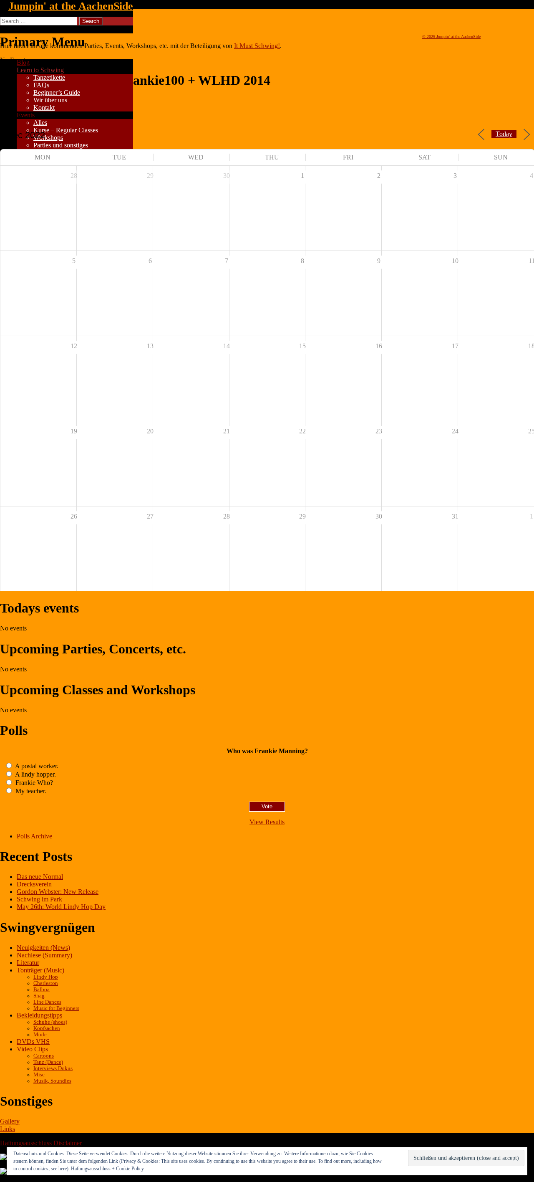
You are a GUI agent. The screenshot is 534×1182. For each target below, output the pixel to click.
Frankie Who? (33, 782)
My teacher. (30, 791)
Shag (39, 996)
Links (7, 1128)
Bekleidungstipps (39, 1015)
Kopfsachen (46, 1028)
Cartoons (43, 1056)
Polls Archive (34, 836)
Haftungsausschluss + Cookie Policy (107, 1169)
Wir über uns (50, 100)
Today (504, 133)
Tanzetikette (49, 77)
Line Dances (47, 1002)
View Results (267, 821)
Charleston (45, 983)
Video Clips (32, 1049)
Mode (40, 1035)
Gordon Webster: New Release (57, 891)
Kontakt (44, 107)
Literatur (28, 962)
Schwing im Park (39, 899)
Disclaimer (67, 1143)
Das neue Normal (40, 876)
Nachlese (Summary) (44, 955)
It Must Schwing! (257, 45)
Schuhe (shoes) (50, 1022)
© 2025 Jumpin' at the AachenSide (451, 36)
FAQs (41, 85)
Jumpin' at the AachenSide (70, 6)
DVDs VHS (33, 1041)
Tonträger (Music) (40, 970)
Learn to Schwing (40, 69)
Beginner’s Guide (56, 92)
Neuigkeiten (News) (43, 947)
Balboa (41, 989)
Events (26, 115)
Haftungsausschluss (26, 1143)
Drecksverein (34, 884)
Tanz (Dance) (48, 1062)
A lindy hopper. (35, 774)
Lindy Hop (45, 977)
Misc (39, 1075)
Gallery (10, 1121)
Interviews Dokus (53, 1068)
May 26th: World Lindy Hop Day (61, 906)
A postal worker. (36, 765)
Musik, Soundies (52, 1081)
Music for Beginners (56, 1008)
